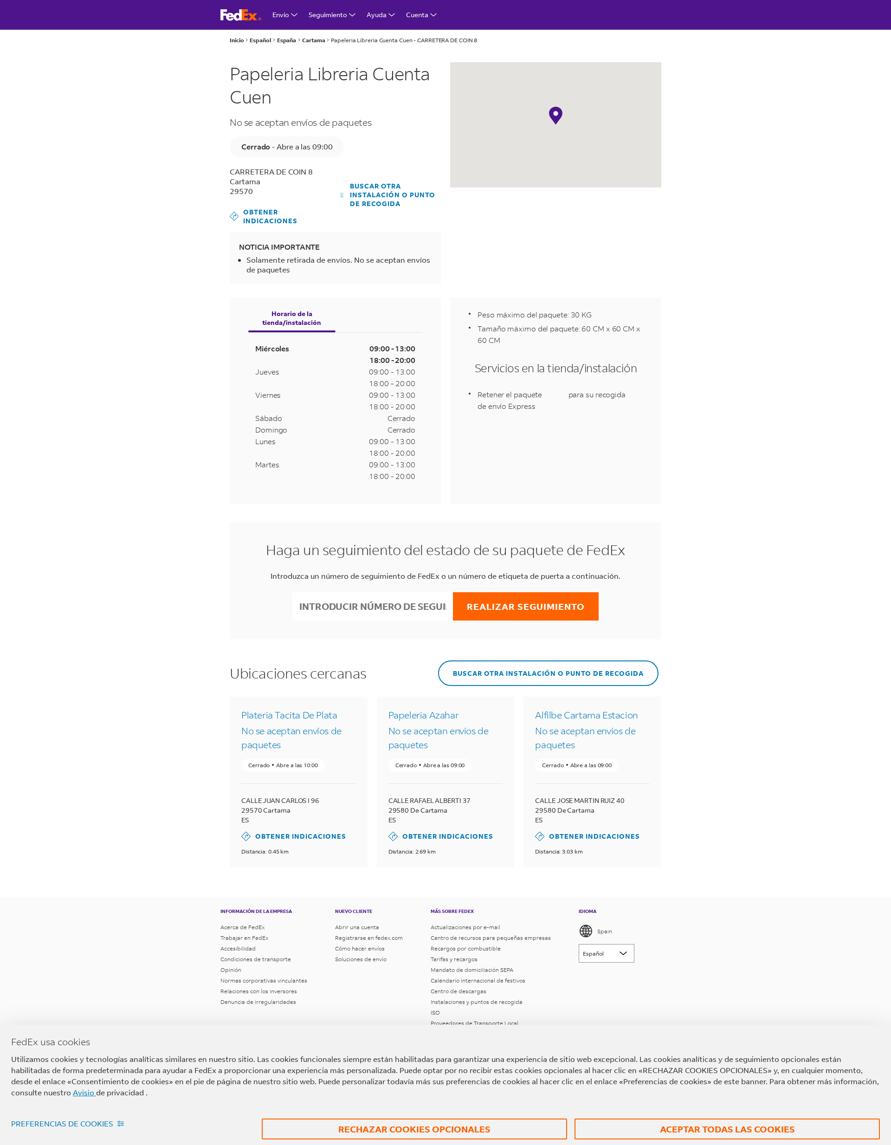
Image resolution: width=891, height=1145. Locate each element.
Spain (604, 931)
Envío (280, 14)
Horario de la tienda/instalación (291, 318)
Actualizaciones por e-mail (465, 927)
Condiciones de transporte (255, 959)
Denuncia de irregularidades (258, 1001)
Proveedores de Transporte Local (474, 1023)
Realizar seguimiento (526, 606)
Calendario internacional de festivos (478, 980)
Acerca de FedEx (242, 927)
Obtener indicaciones (263, 216)
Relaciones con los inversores (258, 991)
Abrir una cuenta (357, 927)
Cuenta (417, 14)
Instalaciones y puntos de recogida (477, 1001)
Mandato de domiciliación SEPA (472, 969)
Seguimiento (328, 14)
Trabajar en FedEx (244, 937)
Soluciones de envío (361, 959)
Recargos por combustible (466, 948)
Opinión (230, 969)
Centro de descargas (458, 991)
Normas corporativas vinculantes (263, 980)
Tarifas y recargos (454, 959)
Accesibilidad (238, 948)
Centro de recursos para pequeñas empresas (491, 937)
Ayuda (377, 14)
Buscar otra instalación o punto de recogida (392, 194)
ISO (435, 1012)
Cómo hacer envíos (360, 948)
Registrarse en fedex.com (369, 937)
